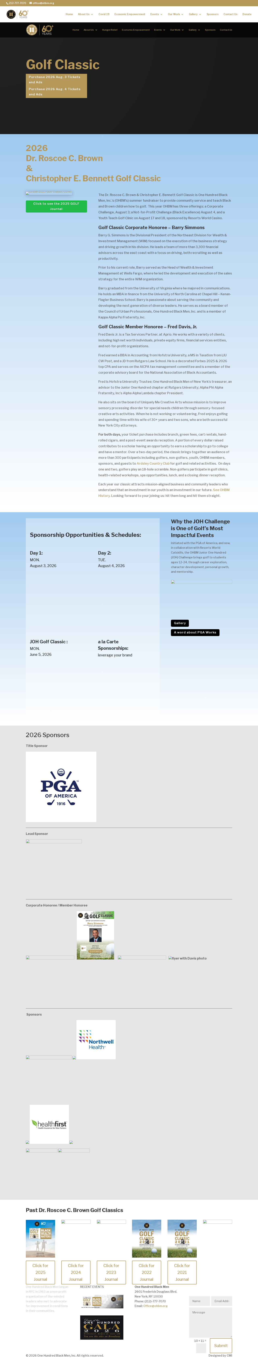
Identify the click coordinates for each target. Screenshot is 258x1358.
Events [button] (154, 14)
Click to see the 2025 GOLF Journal (56, 206)
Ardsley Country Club (153, 463)
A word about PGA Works (195, 632)
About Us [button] (83, 14)
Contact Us (230, 14)
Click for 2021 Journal (182, 1272)
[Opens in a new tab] (101, 1338)
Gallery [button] (193, 14)
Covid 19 (104, 14)
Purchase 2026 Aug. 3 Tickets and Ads (54, 79)
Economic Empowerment (129, 14)
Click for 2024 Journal (76, 1272)
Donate (247, 14)
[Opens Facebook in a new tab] (138, 1317)
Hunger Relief (110, 29)
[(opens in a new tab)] (49, 191)
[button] (129, 166)
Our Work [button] (174, 14)
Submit (221, 1345)
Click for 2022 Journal (147, 1272)
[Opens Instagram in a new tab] (170, 1317)
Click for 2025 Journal (40, 1272)
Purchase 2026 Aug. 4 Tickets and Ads (55, 91)
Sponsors (212, 14)
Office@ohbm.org (155, 1306)
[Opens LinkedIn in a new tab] (154, 1317)
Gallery (180, 623)
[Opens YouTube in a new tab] (162, 1317)
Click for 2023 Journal (111, 1272)
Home (69, 14)
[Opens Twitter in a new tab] (146, 1317)
